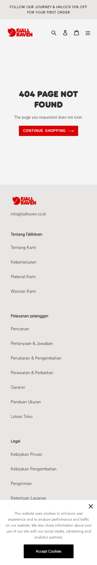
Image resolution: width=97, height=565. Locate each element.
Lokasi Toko (22, 416)
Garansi (18, 387)
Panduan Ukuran (26, 401)
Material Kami (23, 276)
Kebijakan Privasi (26, 454)
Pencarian (20, 328)
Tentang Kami (23, 247)
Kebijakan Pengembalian (34, 468)
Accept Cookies (48, 551)
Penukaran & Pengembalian (36, 358)
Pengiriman (21, 483)
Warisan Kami (23, 291)
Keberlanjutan (23, 262)
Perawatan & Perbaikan (32, 372)
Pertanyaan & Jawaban (32, 343)
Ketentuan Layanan (28, 498)
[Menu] (87, 32)
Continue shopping (44, 131)
